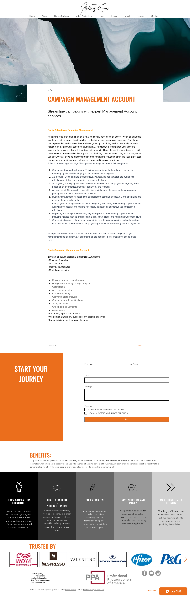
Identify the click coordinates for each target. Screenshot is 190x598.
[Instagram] (158, 573)
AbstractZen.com (70, 589)
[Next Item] (185, 559)
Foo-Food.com (88, 589)
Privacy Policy (151, 590)
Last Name (133, 364)
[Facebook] (144, 573)
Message (88, 386)
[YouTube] (151, 573)
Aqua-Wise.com (99, 589)
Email (87, 375)
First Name (89, 364)
